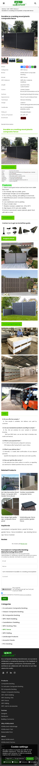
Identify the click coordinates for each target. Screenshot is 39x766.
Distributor (4, 716)
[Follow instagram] (14, 673)
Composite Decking (7, 684)
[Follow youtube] (3, 673)
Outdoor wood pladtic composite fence (27, 493)
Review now (24, 543)
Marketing (32, 762)
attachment (7, 589)
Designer (4, 713)
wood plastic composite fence (11, 529)
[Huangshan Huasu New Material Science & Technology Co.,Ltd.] (19, 3)
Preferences (24, 762)
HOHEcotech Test (7, 729)
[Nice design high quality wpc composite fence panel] (10, 506)
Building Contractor (7, 719)
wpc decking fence (30, 532)
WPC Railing (5, 703)
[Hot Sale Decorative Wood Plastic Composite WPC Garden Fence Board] (10, 481)
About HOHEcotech (7, 739)
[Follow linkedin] (11, 673)
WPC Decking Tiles (7, 698)
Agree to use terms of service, (16, 595)
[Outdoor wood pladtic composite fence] (29, 481)
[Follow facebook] (7, 673)
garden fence (5, 532)
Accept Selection (19, 758)
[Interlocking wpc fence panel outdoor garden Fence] (29, 506)
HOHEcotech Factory (8, 742)
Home (4, 9)
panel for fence (28, 529)
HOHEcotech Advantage (9, 726)
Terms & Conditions (25, 595)
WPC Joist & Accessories (9, 706)
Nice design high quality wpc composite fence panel (9, 519)
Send (4, 598)
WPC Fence (14, 9)
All (8, 9)
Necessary (8, 762)
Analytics (16, 762)
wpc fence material (7, 535)
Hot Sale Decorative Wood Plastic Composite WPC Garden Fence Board (10, 494)
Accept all (30, 758)
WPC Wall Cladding (7, 695)
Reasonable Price (7, 732)
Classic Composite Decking (10, 692)
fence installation (17, 532)
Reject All (9, 758)
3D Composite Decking (8, 689)
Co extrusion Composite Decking (12, 686)
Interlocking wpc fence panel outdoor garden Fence (27, 519)
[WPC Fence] (23, 118)
